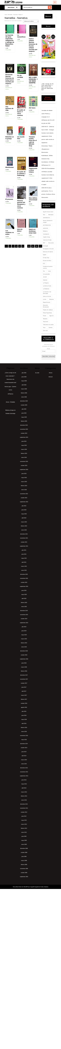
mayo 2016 (24, 719)
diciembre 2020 (24, 574)
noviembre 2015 (24, 735)
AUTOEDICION (47, 225)
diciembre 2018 (24, 651)
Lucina (44, 299)
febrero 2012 (24, 828)
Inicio (6, 14)
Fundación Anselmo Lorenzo (48, 267)
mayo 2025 (24, 417)
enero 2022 (24, 530)
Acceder (37, 372)
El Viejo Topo (46, 257)
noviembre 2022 (24, 493)
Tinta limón (45, 321)
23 (29, 246)
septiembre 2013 (24, 775)
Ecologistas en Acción (48, 248)
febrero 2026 (24, 393)
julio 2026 (24, 372)
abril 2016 (24, 723)
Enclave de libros (47, 260)
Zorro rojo (45, 330)
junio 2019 (23, 630)
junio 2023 (23, 473)
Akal (44, 214)
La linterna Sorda (47, 285)
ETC (44, 263)
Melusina (51, 299)
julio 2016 (24, 711)
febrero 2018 (24, 671)
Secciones (11, 7)
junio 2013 (23, 779)
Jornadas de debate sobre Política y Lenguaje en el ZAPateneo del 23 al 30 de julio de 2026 (48, 117)
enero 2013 (24, 800)
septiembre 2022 (24, 501)
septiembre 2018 (24, 659)
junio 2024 (23, 441)
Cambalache (46, 234)
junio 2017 (23, 687)
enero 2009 (24, 844)
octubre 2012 (24, 812)
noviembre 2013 (24, 771)
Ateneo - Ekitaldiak (10, 402)
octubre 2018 (24, 655)
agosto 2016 (24, 707)
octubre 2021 (24, 542)
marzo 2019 (24, 638)
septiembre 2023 (24, 469)
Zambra (50, 327)
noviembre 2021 (24, 538)
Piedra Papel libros (47, 312)
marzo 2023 (24, 481)
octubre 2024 (24, 433)
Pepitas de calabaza (48, 309)
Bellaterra (45, 231)
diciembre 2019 (24, 610)
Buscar (50, 7)
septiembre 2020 (24, 586)
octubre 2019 (24, 618)
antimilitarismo (46, 217)
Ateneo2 (51, 376)
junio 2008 (23, 856)
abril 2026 (24, 384)
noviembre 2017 (24, 679)
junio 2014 (23, 751)
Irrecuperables (46, 274)
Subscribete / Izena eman (48, 356)
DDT (44, 242)
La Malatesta (46, 288)
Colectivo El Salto (47, 240)
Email (48, 348)
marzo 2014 (24, 759)
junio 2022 (23, 509)
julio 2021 (24, 550)
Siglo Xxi (51, 315)
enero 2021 (24, 570)
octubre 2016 (24, 703)
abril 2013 (24, 788)
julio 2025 (24, 409)
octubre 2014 (24, 747)
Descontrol (51, 242)
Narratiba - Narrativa (13, 14)
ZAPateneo (10, 394)
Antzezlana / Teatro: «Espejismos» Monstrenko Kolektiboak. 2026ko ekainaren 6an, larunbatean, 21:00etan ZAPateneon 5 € (48, 155)
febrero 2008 (24, 864)
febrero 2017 (24, 699)
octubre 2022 (24, 497)
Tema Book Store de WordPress (21, 886)
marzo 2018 (24, 667)
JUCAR (45, 277)
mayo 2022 (24, 513)
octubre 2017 (24, 683)
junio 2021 (23, 554)
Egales (44, 254)
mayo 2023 (24, 477)
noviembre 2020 (24, 578)
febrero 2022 (24, 526)
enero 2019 (24, 646)
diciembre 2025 (24, 401)
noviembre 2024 (24, 429)
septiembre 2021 (24, 546)
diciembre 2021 (24, 534)
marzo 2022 (24, 522)
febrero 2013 (24, 796)
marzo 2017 (24, 695)
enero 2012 (24, 832)
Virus (44, 327)
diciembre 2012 (24, 804)
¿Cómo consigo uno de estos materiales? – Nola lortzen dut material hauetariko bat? (48, 86)
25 (36, 246)
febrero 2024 (24, 453)
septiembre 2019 (24, 622)
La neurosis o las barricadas (47, 292)
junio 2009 (23, 836)
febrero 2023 (24, 485)
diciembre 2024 (24, 425)
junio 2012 (23, 816)
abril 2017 (24, 691)
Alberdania (50, 214)
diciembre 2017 (24, 675)
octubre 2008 (24, 852)
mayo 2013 (24, 784)
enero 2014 (24, 763)
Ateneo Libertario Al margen (47, 221)
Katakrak (45, 280)
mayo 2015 (24, 739)
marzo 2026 (24, 389)
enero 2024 (24, 457)
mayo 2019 (24, 634)
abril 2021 (24, 562)
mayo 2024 (24, 445)
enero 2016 (24, 731)
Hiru (44, 271)
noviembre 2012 (24, 808)
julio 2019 (24, 626)
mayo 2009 (24, 840)
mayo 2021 (24, 558)
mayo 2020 (24, 594)
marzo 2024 (24, 449)
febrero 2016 (24, 727)
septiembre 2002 (24, 876)
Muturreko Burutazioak (46, 306)
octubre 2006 (24, 872)
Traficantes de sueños (48, 324)
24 (32, 246)
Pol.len (44, 315)
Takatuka (45, 318)
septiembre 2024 (24, 437)
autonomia (45, 228)
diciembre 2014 (24, 743)
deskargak (45, 245)
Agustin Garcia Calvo (48, 211)
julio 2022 (24, 505)
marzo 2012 (24, 824)
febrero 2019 (24, 642)
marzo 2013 (24, 792)
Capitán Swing (46, 237)
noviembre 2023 (24, 461)
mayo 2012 (24, 820)
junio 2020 (23, 590)
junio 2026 (23, 376)
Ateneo (50, 372)
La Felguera (46, 283)
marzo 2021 (24, 566)
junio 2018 (23, 663)
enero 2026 (24, 397)
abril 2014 (24, 755)
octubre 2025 (24, 405)
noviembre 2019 (24, 614)
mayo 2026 (24, 380)
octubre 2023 (24, 465)
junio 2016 (23, 715)
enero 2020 (24, 606)
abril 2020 (24, 598)
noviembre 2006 (24, 868)
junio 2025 (23, 413)
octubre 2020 (24, 582)
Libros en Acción (47, 296)
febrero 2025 (24, 421)
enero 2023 (24, 489)
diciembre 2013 (24, 767)
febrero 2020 (24, 602)
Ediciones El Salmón (48, 251)
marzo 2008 (24, 860)
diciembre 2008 (24, 848)
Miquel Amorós (46, 302)
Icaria (49, 271)
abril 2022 (24, 517)
